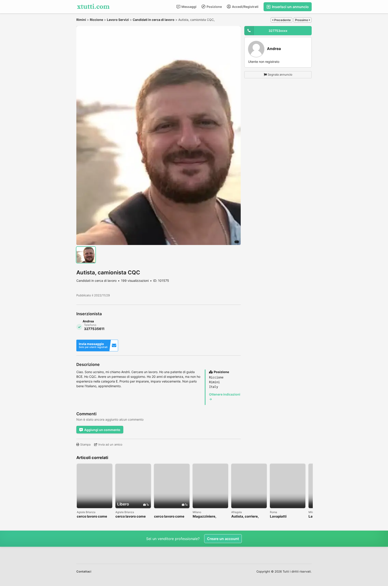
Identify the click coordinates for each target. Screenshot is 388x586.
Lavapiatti (278, 516)
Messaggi (188, 7)
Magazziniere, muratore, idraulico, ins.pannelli (209, 516)
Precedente (282, 20)
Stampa (84, 444)
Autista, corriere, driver (245, 516)
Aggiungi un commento (102, 430)
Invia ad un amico (109, 444)
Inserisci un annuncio (290, 6)
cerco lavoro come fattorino (92, 516)
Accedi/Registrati (244, 7)
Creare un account (223, 538)
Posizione (214, 7)
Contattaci (83, 571)
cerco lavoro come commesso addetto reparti (131, 516)
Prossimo (302, 20)
